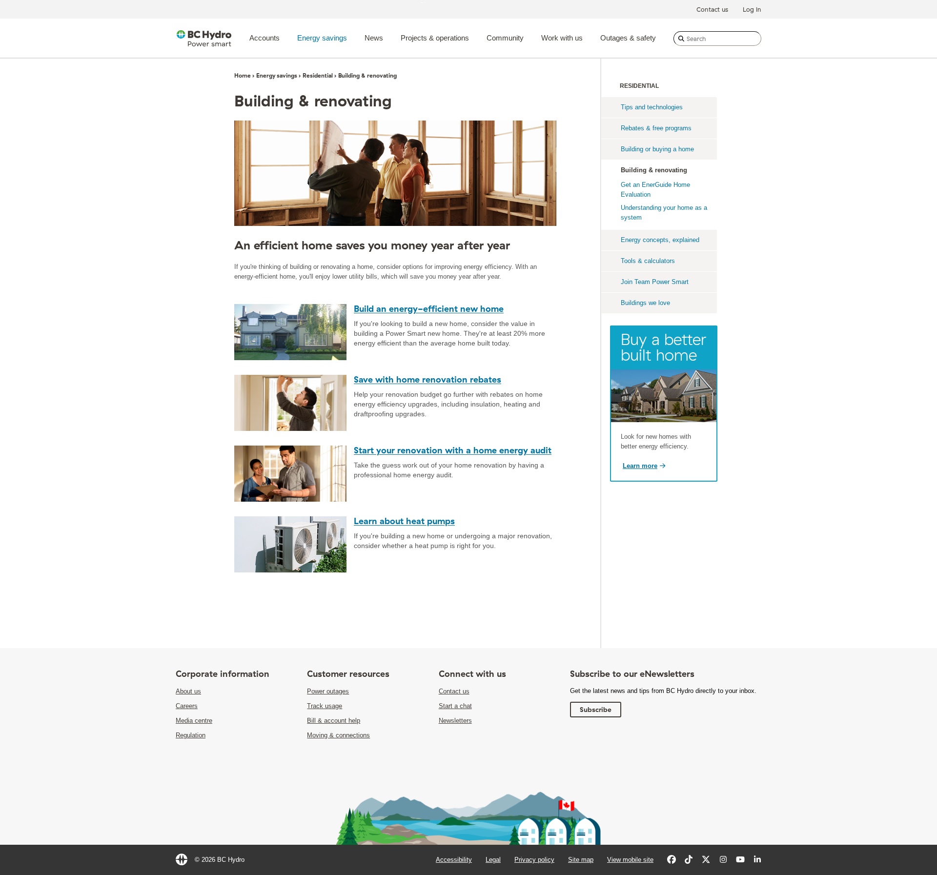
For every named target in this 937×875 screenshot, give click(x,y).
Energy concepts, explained (660, 240)
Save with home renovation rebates (427, 379)
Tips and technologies (652, 107)
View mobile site (630, 859)
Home (242, 75)
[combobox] (717, 38)
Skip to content (441, 2)
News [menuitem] (374, 38)
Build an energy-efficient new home (429, 308)
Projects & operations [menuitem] (435, 38)
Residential (318, 75)
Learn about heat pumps (404, 521)
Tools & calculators (648, 261)
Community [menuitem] (505, 38)
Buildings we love (645, 302)
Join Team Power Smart (655, 281)
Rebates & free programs (656, 128)
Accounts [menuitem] (264, 38)
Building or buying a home (657, 149)
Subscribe (595, 709)
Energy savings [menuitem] (322, 38)
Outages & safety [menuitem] (628, 38)
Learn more (640, 465)
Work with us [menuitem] (562, 38)
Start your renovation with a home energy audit (452, 450)
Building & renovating (654, 170)
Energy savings (276, 75)
